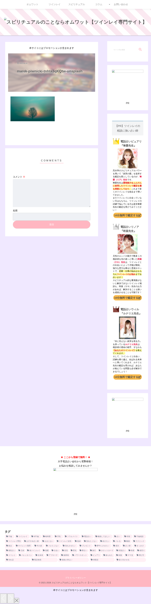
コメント (19, 177)
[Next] (10, 598)
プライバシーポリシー (75, 578)
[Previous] (3, 598)
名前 (15, 210)
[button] (140, 49)
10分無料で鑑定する (126, 215)
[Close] (16, 600)
